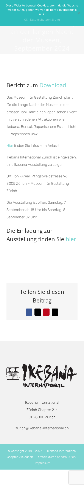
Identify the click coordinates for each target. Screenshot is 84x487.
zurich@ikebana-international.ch (42, 428)
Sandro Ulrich (66, 457)
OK (26, 19)
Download (52, 85)
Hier (9, 145)
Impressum (42, 463)
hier (71, 239)
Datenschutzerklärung (45, 19)
